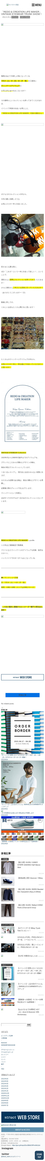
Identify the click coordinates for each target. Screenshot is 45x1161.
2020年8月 (4, 1103)
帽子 (2, 1064)
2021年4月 (4, 1083)
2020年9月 (4, 1100)
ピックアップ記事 (7, 1036)
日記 (2, 1069)
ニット (3, 1059)
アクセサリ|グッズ (7, 1052)
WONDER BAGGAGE (8, 1045)
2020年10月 (5, 1098)
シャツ (3, 1057)
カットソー (4, 1054)
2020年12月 (5, 1093)
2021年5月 (4, 1081)
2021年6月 (4, 1079)
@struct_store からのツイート (11, 1156)
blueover (4, 1043)
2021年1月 (4, 1091)
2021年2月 (4, 1088)
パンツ (3, 1062)
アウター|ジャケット (8, 1050)
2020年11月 (5, 1096)
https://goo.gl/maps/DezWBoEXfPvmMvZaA (26, 1145)
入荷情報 (4, 1038)
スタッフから (25, 17)
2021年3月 (4, 1086)
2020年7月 (4, 1105)
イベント (15, 17)
